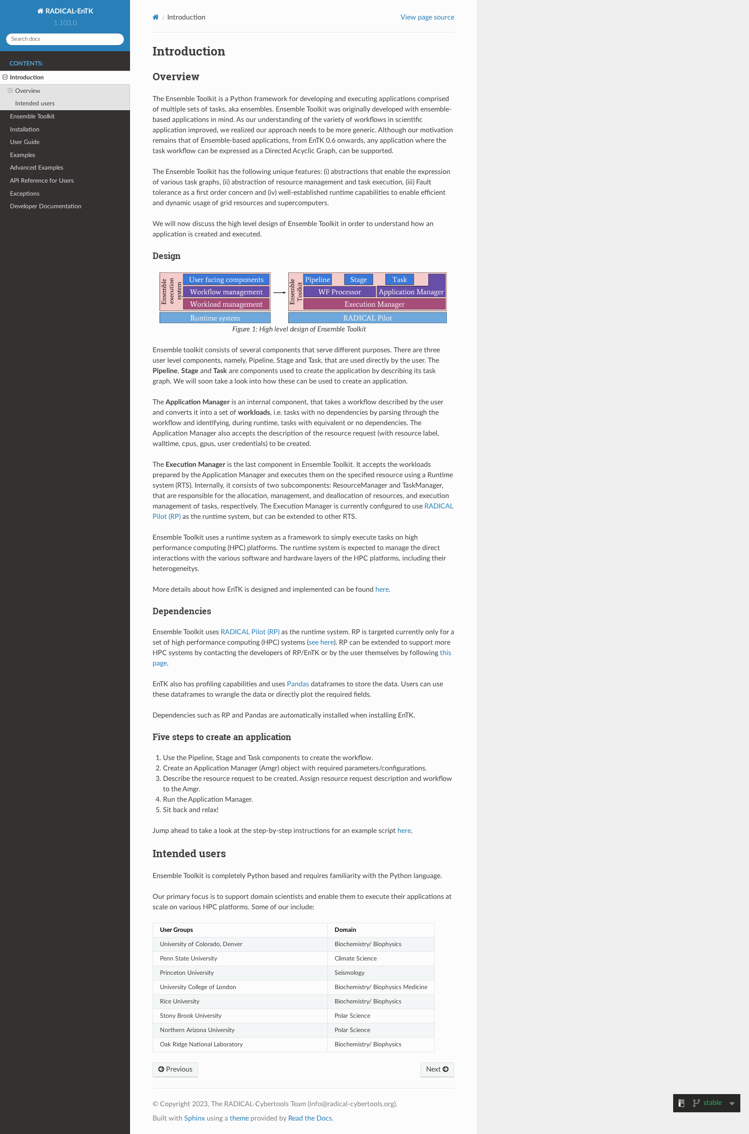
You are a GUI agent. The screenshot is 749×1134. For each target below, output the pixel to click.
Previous (178, 1069)
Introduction (27, 77)
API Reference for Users (42, 180)
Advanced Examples (36, 167)
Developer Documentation (45, 206)
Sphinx (194, 1118)
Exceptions (24, 193)
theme (239, 1118)
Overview (27, 91)
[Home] (156, 17)
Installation (24, 129)
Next (434, 1069)
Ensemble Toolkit (32, 116)
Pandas (298, 684)
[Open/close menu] (5, 78)
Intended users (35, 103)
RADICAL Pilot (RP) (250, 632)
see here (321, 642)
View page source (427, 17)
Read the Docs (310, 1118)
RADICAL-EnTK (68, 11)
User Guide (24, 142)
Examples (22, 155)
